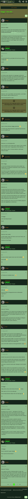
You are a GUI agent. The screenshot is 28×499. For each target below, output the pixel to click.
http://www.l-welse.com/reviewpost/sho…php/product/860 (11, 33)
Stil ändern (25, 489)
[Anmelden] (23, 1)
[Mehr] (26, 24)
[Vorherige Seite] (8, 484)
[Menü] (26, 1)
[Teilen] (26, 16)
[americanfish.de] (7, 1)
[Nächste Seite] (20, 484)
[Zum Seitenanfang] (25, 497)
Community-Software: (14, 497)
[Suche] (19, 1)
